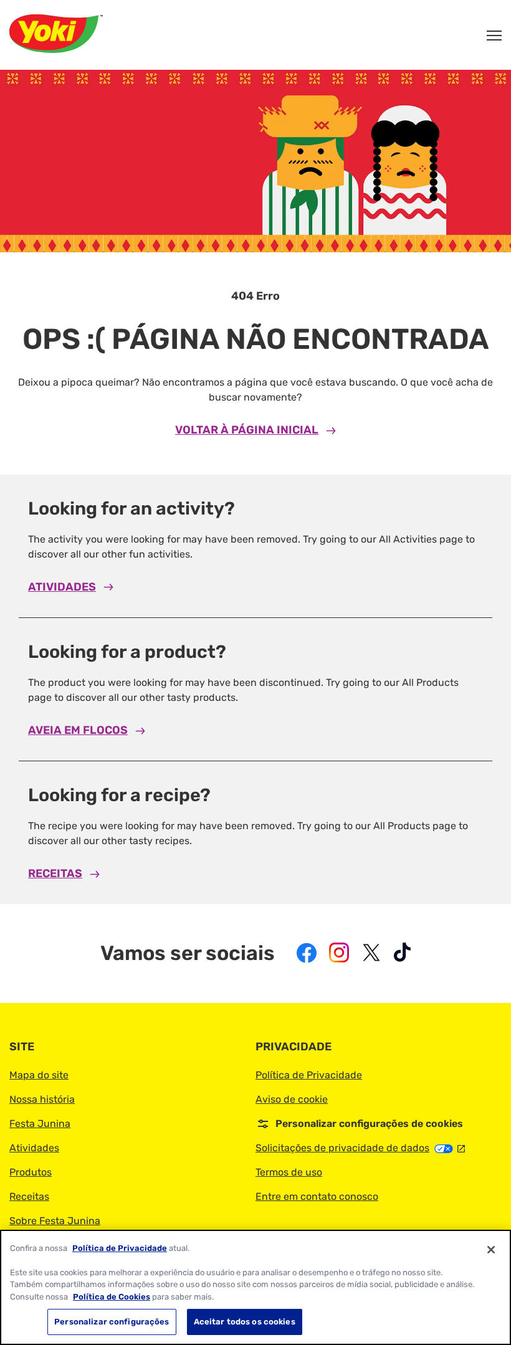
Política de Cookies (111, 1296)
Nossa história (42, 1099)
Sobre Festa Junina (54, 1221)
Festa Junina (39, 1123)
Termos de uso (289, 1172)
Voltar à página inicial (246, 430)
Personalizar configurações (111, 1321)
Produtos (30, 1172)
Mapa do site (39, 1075)
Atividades (62, 587)
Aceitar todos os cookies (244, 1321)
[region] (255, 1287)
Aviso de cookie (292, 1099)
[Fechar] (491, 1249)
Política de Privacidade (309, 1075)
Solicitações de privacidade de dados (360, 1148)
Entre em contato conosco (317, 1196)
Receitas (55, 873)
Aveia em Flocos (78, 730)
